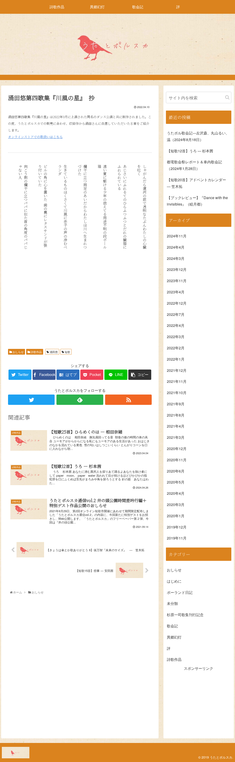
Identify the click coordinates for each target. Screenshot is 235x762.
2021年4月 (176, 426)
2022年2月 (176, 347)
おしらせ (18, 352)
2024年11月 (177, 236)
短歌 (67, 352)
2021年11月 (177, 381)
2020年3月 (176, 504)
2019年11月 (177, 538)
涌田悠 (53, 352)
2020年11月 (177, 459)
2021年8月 (176, 415)
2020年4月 (176, 493)
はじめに (174, 581)
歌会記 (172, 626)
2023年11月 (177, 280)
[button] (227, 97)
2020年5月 (176, 482)
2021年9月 (176, 403)
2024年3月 (176, 258)
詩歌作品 (36, 352)
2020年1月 (176, 515)
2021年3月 (176, 437)
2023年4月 (176, 292)
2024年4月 (176, 247)
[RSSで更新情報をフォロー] (128, 400)
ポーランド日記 (180, 592)
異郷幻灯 (174, 637)
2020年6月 (176, 471)
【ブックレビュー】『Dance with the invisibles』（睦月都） (197, 201)
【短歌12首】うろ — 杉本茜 (190, 150)
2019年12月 (177, 527)
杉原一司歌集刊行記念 (185, 614)
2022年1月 (176, 359)
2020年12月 (177, 448)
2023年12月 (177, 269)
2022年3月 (176, 336)
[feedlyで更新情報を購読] (79, 400)
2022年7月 (176, 314)
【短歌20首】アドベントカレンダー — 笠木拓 (196, 183)
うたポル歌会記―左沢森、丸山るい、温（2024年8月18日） (198, 136)
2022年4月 (176, 325)
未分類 (172, 603)
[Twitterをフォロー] (31, 400)
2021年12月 (177, 370)
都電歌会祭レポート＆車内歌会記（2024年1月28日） (194, 165)
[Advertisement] (80, 305)
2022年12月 (177, 303)
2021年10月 (177, 392)
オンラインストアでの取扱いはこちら (35, 136)
